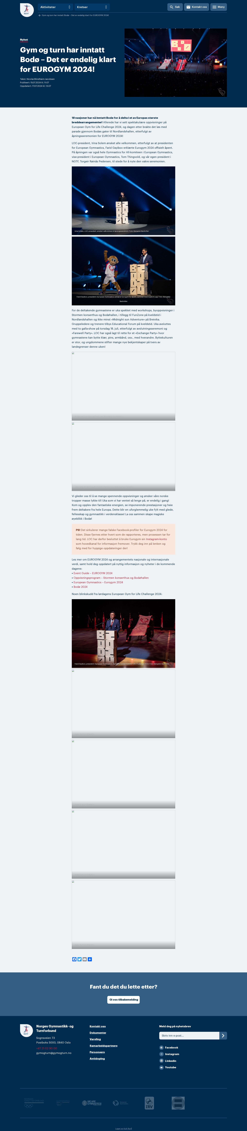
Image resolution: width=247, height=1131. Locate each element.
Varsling (95, 1039)
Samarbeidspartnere (103, 1046)
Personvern (97, 1052)
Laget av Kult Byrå (123, 1129)
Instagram (172, 1054)
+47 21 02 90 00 (46, 1048)
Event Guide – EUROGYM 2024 (93, 573)
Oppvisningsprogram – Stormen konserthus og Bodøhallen (111, 578)
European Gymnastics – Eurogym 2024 (98, 582)
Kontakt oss (196, 7)
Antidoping (97, 1058)
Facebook (171, 1047)
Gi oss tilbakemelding (123, 999)
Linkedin (170, 1061)
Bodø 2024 (80, 587)
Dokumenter (98, 1033)
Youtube (170, 1067)
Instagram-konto (156, 539)
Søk (175, 7)
